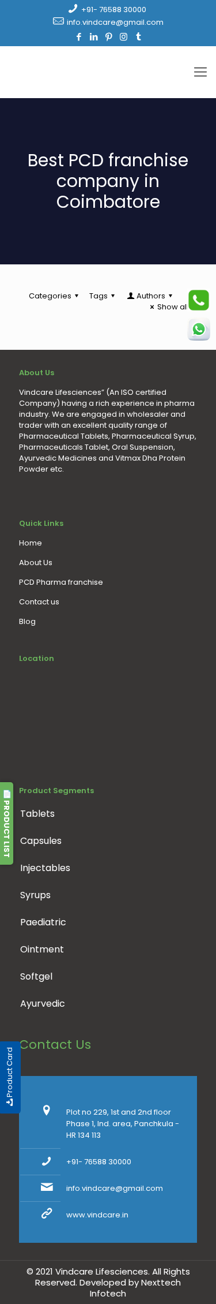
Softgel (36, 976)
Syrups (35, 895)
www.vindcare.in (97, 1214)
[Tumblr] (138, 37)
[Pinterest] (109, 37)
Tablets (37, 813)
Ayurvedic (42, 1003)
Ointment (42, 949)
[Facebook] (79, 37)
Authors (151, 295)
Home (30, 542)
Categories (50, 295)
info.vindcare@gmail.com (115, 22)
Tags (98, 295)
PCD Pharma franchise (61, 582)
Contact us (39, 601)
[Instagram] (124, 37)
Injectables (45, 868)
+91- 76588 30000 (113, 9)
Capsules (41, 840)
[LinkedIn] (94, 37)
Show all (172, 306)
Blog (27, 621)
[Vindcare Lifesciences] (108, 72)
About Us (35, 562)
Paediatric (43, 922)
